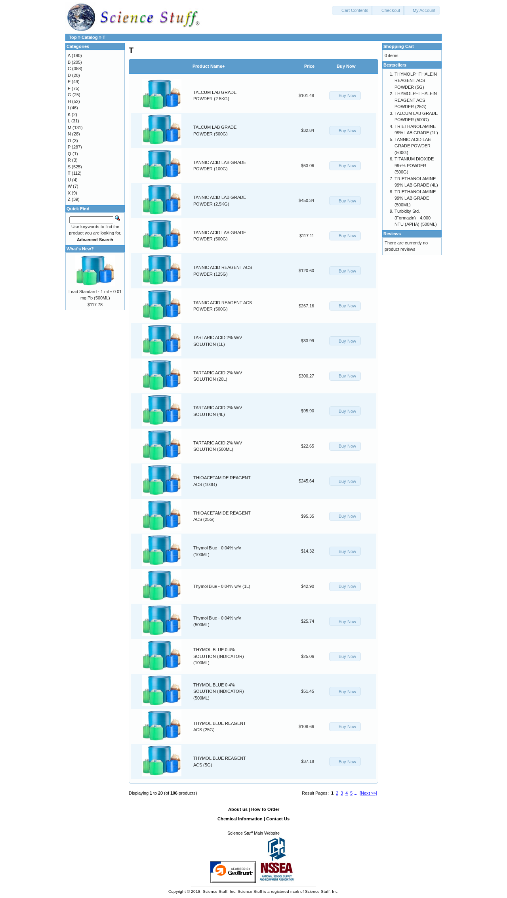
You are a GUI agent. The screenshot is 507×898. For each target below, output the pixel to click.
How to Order (265, 809)
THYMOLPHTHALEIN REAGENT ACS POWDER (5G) (416, 81)
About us (238, 809)
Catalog (90, 37)
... (355, 793)
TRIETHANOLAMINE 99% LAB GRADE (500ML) (415, 198)
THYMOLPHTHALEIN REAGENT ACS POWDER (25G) (416, 100)
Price (309, 66)
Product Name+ (209, 66)
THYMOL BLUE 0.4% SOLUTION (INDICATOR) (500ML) (218, 691)
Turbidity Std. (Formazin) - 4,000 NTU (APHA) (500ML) (416, 218)
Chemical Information (240, 818)
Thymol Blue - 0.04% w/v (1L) (221, 586)
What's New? (80, 248)
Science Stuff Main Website (253, 833)
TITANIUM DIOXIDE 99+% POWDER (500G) (414, 165)
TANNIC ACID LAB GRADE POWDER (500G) (413, 146)
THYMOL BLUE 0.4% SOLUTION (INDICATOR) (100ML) (218, 656)
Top (73, 37)
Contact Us (278, 818)
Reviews (392, 233)
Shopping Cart (398, 46)
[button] (352, 10)
